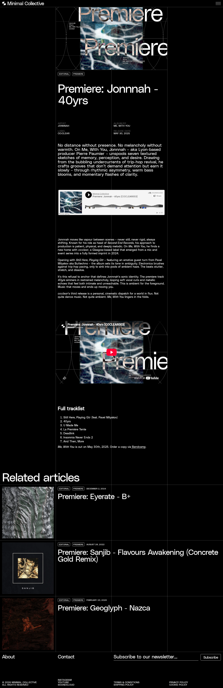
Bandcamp (138, 446)
